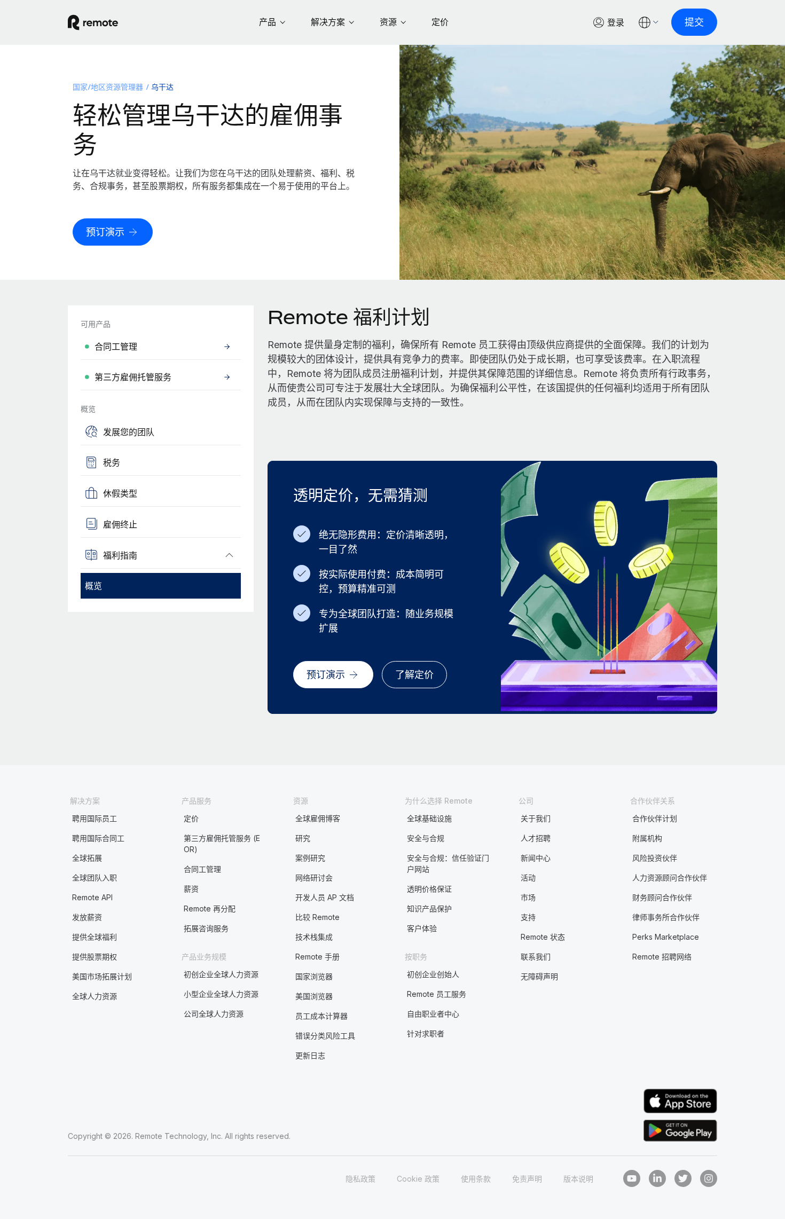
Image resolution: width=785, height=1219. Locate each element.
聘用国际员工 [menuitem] (94, 818)
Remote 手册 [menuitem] (317, 956)
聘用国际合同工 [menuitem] (98, 838)
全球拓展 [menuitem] (87, 857)
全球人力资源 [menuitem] (94, 996)
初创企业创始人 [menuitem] (433, 974)
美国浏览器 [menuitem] (314, 996)
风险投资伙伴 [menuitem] (654, 857)
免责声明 (527, 1178)
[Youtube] (631, 1178)
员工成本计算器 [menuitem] (321, 1015)
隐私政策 (360, 1178)
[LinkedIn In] (657, 1178)
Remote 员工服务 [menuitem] (436, 993)
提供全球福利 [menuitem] (94, 936)
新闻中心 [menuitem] (536, 857)
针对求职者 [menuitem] (425, 1033)
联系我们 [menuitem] (536, 956)
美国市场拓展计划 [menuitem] (102, 976)
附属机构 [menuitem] (647, 838)
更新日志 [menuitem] (310, 1055)
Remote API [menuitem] (92, 897)
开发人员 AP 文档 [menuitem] (324, 897)
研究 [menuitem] (302, 838)
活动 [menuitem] (528, 877)
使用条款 (476, 1178)
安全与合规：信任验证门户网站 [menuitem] (448, 863)
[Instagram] (708, 1178)
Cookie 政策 (418, 1178)
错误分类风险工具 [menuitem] (325, 1035)
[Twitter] (683, 1178)
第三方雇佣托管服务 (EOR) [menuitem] (222, 843)
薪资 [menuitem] (191, 888)
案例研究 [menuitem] (310, 857)
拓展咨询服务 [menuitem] (206, 928)
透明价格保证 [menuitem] (429, 888)
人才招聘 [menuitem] (536, 838)
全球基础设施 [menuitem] (429, 818)
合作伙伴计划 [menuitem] (654, 818)
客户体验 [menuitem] (422, 928)
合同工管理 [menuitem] (202, 869)
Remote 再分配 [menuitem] (210, 908)
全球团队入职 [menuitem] (94, 877)
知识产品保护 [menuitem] (429, 908)
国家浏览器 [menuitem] (314, 976)
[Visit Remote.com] (93, 22)
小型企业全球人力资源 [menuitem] (221, 993)
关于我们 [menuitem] (536, 818)
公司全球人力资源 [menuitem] (214, 1013)
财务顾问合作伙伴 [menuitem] (662, 897)
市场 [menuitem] (528, 897)
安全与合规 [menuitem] (425, 838)
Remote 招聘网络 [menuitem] (662, 956)
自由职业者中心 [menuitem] (433, 1013)
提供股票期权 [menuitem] (94, 956)
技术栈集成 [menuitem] (314, 936)
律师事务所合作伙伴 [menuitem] (666, 917)
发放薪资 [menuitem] (87, 917)
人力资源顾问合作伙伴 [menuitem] (669, 877)
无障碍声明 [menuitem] (539, 976)
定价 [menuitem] (191, 818)
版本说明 (578, 1178)
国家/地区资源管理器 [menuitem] (108, 86)
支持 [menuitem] (528, 917)
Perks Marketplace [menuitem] (665, 936)
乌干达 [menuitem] (162, 86)
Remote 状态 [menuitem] (543, 936)
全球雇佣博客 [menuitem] (317, 818)
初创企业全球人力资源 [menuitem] (221, 974)
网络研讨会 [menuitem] (314, 877)
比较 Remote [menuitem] (317, 917)
